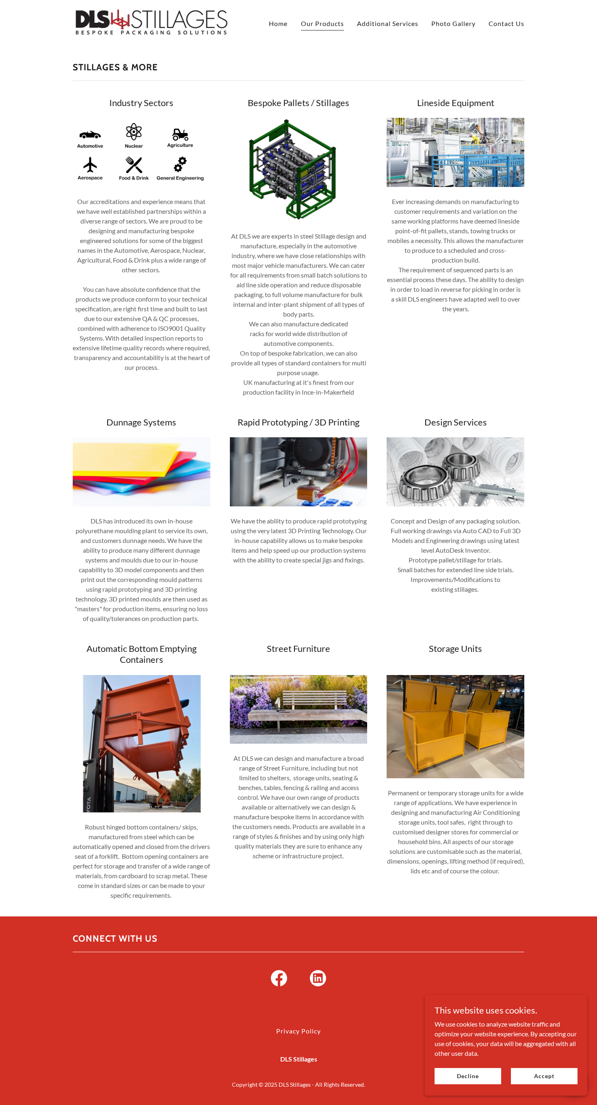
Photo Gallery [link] (453, 23)
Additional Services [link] (387, 23)
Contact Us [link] (506, 23)
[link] (152, 22)
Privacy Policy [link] (298, 1031)
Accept (544, 1075)
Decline (467, 1075)
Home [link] (278, 23)
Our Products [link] (322, 23)
